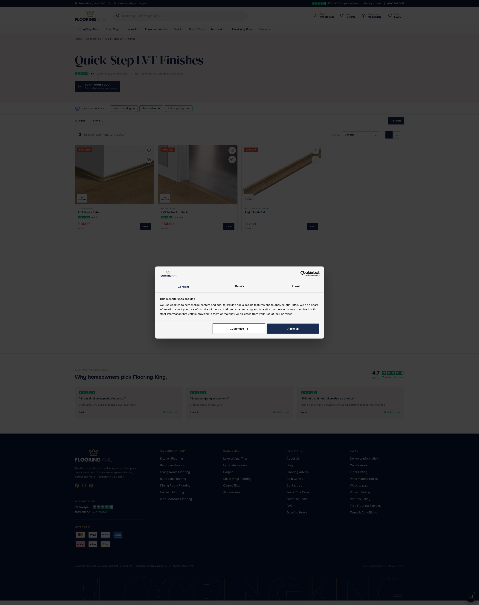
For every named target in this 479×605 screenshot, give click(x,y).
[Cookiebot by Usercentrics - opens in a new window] (303, 273)
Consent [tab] (183, 286)
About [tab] (296, 286)
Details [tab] (239, 286)
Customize (237, 328)
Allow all (293, 328)
